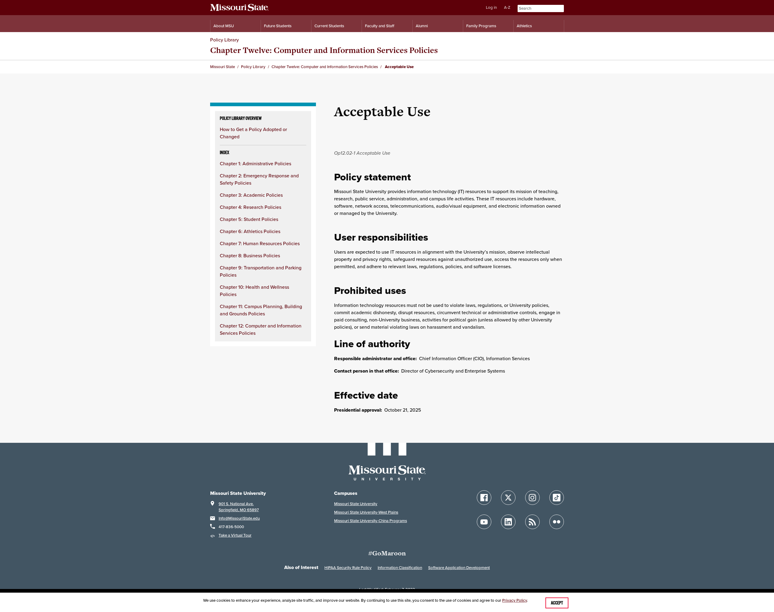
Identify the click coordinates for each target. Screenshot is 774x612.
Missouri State (222, 67)
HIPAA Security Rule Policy (348, 568)
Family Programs (481, 26)
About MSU (223, 26)
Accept (557, 603)
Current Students (329, 26)
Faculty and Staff (379, 26)
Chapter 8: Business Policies (250, 255)
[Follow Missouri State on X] (508, 497)
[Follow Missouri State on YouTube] (484, 522)
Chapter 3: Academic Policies (251, 195)
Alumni (422, 26)
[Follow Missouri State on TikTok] (556, 497)
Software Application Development (459, 568)
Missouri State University (355, 504)
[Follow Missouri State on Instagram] (532, 497)
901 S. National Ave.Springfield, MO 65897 (239, 507)
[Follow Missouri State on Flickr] (556, 522)
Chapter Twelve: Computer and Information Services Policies (324, 50)
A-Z (507, 7)
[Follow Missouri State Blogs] (532, 522)
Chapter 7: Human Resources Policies (260, 243)
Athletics (524, 26)
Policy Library (224, 39)
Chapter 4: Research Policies (250, 207)
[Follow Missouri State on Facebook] (484, 497)
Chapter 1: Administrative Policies (255, 163)
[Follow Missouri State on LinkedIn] (508, 522)
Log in (491, 7)
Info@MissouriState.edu (239, 518)
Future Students (277, 26)
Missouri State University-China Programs (370, 521)
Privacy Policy (514, 600)
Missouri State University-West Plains (366, 512)
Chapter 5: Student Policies (249, 219)
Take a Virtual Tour (235, 535)
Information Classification (400, 568)
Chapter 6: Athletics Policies (250, 231)
